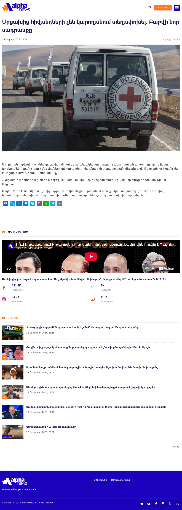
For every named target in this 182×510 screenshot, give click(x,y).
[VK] (59, 203)
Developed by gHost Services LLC (20, 489)
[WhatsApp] (46, 203)
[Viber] (39, 203)
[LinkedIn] (19, 203)
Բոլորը (175, 446)
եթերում (163, 7)
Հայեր (176, 39)
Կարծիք (167, 39)
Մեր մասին (100, 480)
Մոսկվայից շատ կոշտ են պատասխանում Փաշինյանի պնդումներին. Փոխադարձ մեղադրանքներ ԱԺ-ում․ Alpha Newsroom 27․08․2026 (84, 279)
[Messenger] (25, 203)
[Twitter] (12, 203)
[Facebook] (5, 203)
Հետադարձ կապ (120, 480)
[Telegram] (52, 203)
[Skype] (32, 203)
